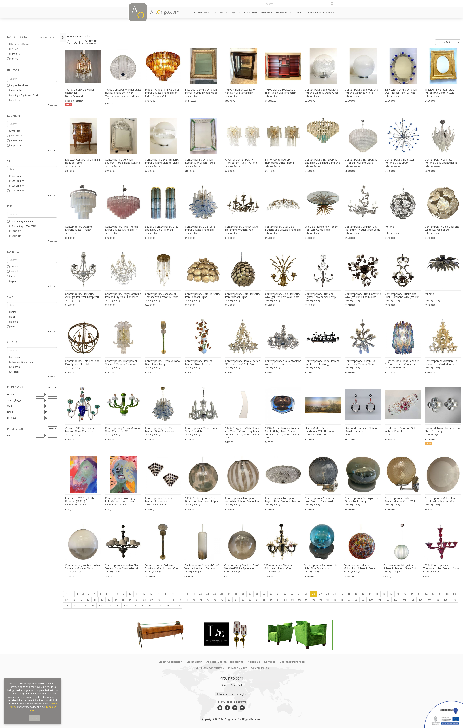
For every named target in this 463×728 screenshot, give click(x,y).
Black (13, 316)
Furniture (201, 12)
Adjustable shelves (20, 85)
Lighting (250, 12)
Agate (13, 281)
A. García (15, 366)
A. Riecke (15, 371)
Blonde (14, 321)
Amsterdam (16, 135)
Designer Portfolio (290, 12)
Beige (13, 311)
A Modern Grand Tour (21, 362)
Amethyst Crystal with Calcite (25, 95)
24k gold (14, 271)
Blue (12, 326)
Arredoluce (16, 357)
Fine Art (267, 12)
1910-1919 (15, 236)
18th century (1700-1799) (23, 226)
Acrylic (13, 276)
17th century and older (22, 221)
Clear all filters (48, 37)
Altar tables (16, 90)
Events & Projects (321, 12)
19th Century (17, 176)
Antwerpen (16, 140)
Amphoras (15, 100)
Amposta (15, 130)
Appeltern (15, 145)
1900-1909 (15, 231)
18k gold (14, 266)
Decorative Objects (227, 12)
